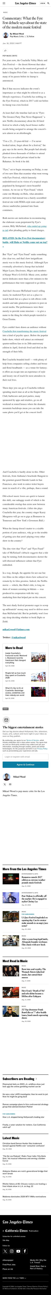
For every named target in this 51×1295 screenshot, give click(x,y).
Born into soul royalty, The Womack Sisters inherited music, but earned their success (34, 973)
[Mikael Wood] (6, 35)
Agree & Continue (25, 765)
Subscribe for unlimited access (14, 1236)
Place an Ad (8, 1269)
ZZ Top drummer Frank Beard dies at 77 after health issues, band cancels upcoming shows (35, 1014)
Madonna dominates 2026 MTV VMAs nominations (24, 1197)
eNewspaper (8, 1260)
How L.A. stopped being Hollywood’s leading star (23, 1117)
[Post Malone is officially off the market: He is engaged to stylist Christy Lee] (11, 897)
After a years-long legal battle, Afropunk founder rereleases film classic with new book (35, 942)
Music (5, 12)
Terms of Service (32, 740)
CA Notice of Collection (10, 1288)
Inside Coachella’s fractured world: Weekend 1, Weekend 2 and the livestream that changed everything (16, 658)
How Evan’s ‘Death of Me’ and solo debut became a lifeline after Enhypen (33, 993)
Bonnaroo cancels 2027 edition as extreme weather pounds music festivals (33, 880)
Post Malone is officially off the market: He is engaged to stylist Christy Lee (34, 899)
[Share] (5, 50)
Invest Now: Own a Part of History (38, 1267)
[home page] (25, 3)
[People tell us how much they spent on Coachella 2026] (38, 677)
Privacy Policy (42, 749)
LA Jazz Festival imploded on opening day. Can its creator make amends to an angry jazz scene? (35, 922)
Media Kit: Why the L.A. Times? (38, 1261)
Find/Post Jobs (9, 1265)
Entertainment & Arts (30, 874)
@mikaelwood (18, 637)
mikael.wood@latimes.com (16, 629)
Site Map (6, 1240)
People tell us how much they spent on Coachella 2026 (15, 675)
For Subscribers (28, 914)
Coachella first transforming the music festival (24, 331)
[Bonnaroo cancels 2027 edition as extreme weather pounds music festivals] (11, 878)
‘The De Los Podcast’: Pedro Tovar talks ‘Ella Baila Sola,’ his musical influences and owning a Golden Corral (24, 1158)
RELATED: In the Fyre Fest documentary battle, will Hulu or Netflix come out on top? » (25, 242)
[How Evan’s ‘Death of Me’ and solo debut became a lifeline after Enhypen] (11, 992)
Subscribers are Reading (18, 1079)
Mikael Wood (18, 34)
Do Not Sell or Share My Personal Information (32, 1288)
